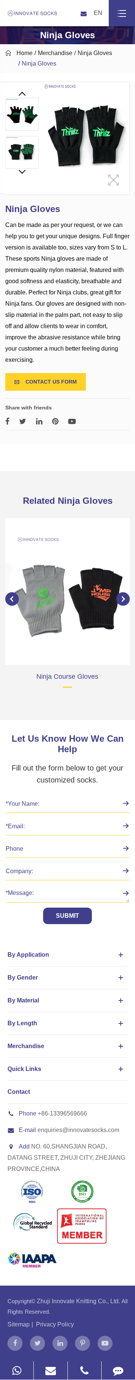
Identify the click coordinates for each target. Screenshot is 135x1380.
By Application (28, 954)
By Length (22, 1023)
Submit (67, 916)
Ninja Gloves (95, 53)
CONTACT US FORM (45, 382)
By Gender (23, 977)
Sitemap (19, 1324)
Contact (19, 1092)
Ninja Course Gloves (67, 676)
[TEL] (84, 1370)
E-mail (27, 1130)
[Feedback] (118, 1370)
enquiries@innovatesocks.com (78, 1130)
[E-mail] (50, 1370)
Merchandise (55, 53)
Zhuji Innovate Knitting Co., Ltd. (79, 1301)
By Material (23, 1000)
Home (24, 53)
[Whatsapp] (16, 1370)
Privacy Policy (55, 1324)
